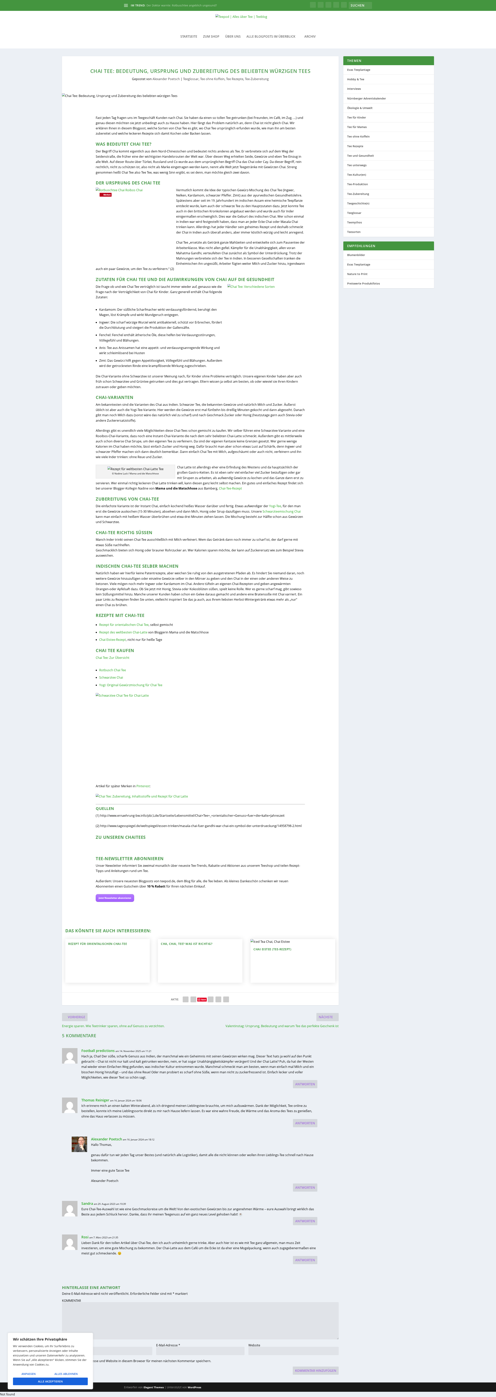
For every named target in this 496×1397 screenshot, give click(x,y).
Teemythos (354, 222)
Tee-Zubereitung (257, 79)
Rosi (85, 1237)
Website (254, 1345)
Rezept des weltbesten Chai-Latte (123, 632)
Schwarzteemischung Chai (282, 511)
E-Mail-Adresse (168, 1345)
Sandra (87, 1203)
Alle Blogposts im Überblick (270, 37)
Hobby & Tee (355, 79)
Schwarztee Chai (111, 677)
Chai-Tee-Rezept (230, 488)
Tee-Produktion (357, 184)
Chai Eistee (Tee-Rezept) (272, 949)
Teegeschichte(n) (358, 203)
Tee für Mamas (357, 127)
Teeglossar (191, 79)
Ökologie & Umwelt (360, 108)
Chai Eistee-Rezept (112, 640)
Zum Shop (211, 37)
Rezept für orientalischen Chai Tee (124, 625)
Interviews (354, 89)
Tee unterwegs (357, 165)
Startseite (188, 37)
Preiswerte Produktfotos (363, 283)
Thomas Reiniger (95, 1100)
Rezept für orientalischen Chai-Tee (97, 944)
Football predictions (98, 1050)
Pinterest (143, 786)
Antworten (305, 1084)
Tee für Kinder (356, 117)
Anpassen (29, 1374)
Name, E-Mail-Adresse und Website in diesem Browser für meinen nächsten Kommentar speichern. (139, 1361)
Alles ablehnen (66, 1374)
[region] (50, 1361)
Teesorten (354, 232)
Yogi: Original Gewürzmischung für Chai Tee (130, 685)
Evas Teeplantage (358, 70)
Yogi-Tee (275, 506)
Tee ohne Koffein (212, 79)
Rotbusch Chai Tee (112, 670)
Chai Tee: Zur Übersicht (112, 658)
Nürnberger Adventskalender (366, 98)
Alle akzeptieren (50, 1381)
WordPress (194, 1387)
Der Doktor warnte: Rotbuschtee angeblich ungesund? (181, 5)
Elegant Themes (154, 1387)
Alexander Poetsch (166, 79)
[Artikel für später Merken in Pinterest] (142, 796)
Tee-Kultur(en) (356, 174)
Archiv (310, 37)
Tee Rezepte (234, 79)
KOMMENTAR (71, 1300)
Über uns (233, 37)
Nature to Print (357, 274)
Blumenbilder (356, 255)
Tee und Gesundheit (360, 155)
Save (203, 999)
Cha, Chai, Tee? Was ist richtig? (186, 944)
